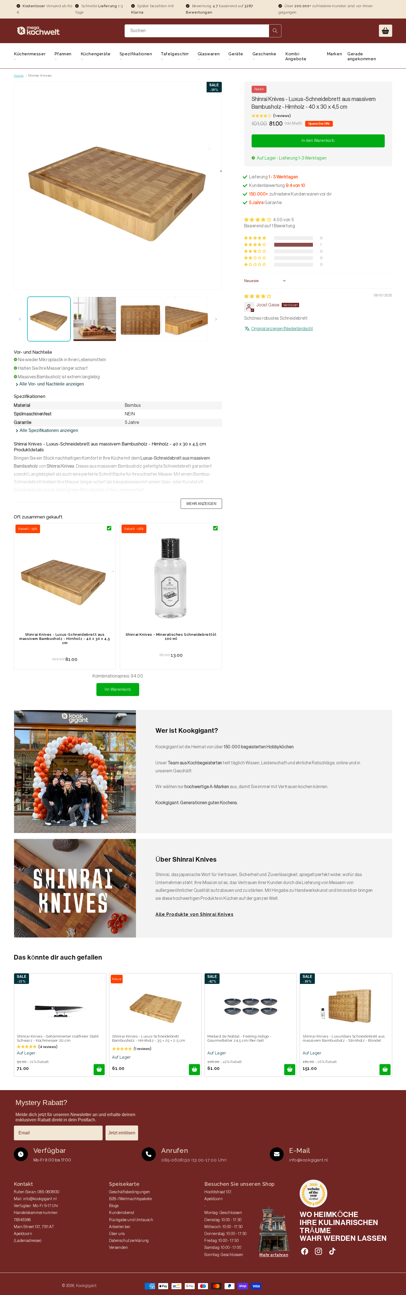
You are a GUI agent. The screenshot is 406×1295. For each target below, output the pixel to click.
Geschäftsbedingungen (129, 1192)
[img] (257, 296)
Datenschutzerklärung (129, 1241)
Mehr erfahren (273, 1255)
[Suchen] (275, 30)
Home (18, 75)
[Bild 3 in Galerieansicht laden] (140, 319)
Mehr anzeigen (201, 504)
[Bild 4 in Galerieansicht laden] (186, 319)
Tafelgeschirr (175, 53)
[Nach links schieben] (20, 319)
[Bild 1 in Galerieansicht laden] (48, 319)
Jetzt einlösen (121, 1132)
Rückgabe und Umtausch (131, 1220)
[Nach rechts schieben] (216, 319)
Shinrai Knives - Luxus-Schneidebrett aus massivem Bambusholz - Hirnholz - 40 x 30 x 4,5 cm (64, 638)
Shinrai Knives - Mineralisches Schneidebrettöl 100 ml (171, 636)
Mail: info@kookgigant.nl (35, 1199)
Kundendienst (121, 1213)
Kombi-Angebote (296, 56)
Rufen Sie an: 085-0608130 (36, 1192)
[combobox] (203, 31)
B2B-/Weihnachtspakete (130, 1199)
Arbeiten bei (119, 1227)
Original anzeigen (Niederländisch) (282, 329)
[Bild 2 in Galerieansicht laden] (94, 319)
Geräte (235, 53)
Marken (334, 53)
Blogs (114, 1206)
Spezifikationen (136, 53)
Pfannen (63, 53)
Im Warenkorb (118, 689)
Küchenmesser (30, 53)
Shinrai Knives (39, 75)
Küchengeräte (96, 53)
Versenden (118, 1248)
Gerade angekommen (361, 56)
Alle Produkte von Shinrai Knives (194, 914)
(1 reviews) (282, 115)
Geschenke (264, 53)
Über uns (117, 1234)
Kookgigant (86, 1285)
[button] (385, 31)
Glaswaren (209, 53)
